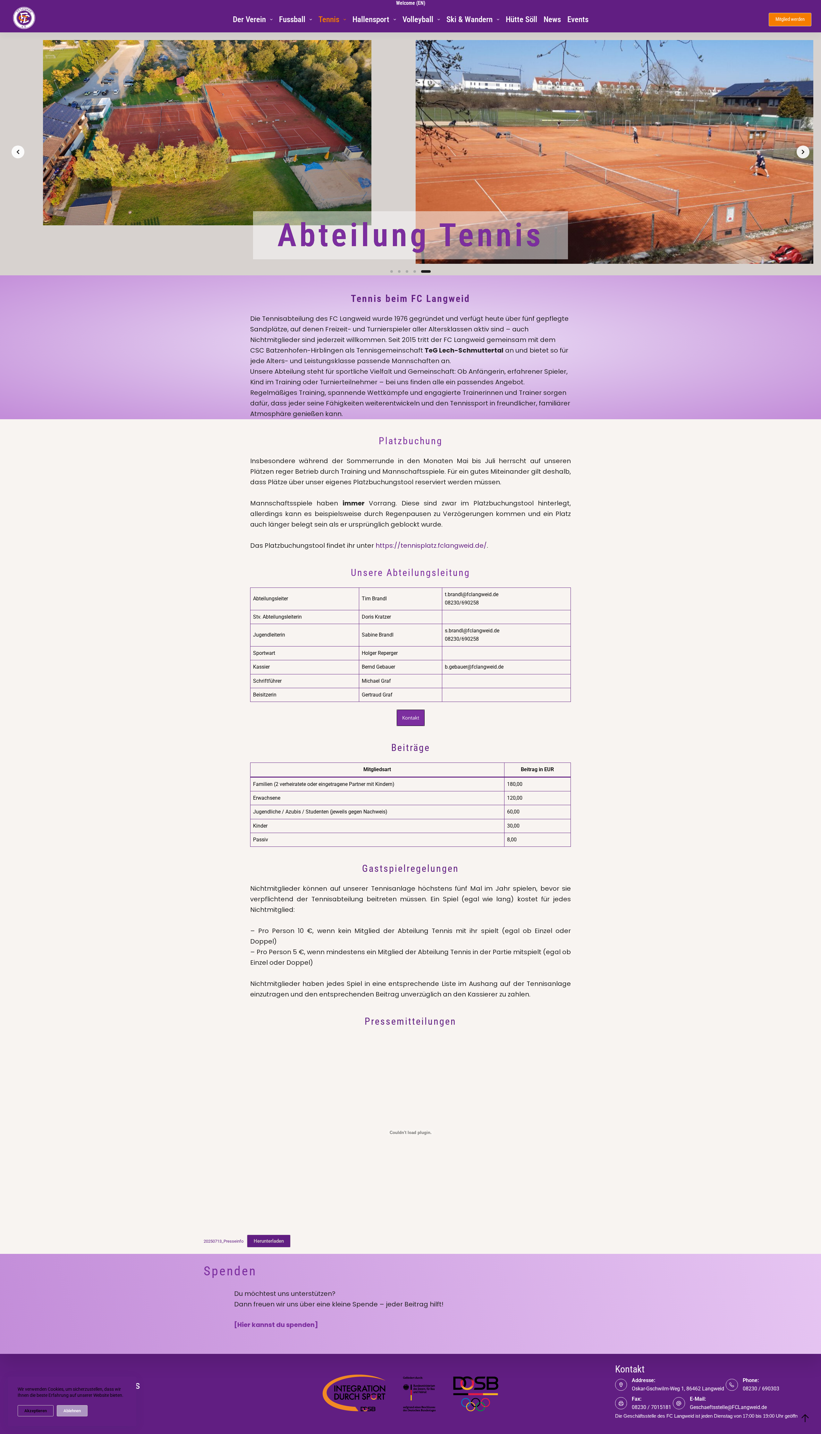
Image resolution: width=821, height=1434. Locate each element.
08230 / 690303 (761, 1389)
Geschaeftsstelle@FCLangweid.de (728, 1407)
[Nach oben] (805, 1418)
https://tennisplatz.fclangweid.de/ (431, 545)
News (552, 19)
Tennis (328, 19)
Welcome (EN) (410, 3)
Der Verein (249, 19)
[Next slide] (803, 152)
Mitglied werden (790, 19)
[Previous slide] (18, 152)
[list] (410, 152)
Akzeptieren (35, 1410)
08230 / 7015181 (651, 1407)
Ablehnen (72, 1410)
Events (577, 19)
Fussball (292, 19)
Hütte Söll (521, 19)
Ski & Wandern (469, 19)
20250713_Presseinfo (223, 1241)
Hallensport (370, 19)
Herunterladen (269, 1241)
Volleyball (417, 19)
